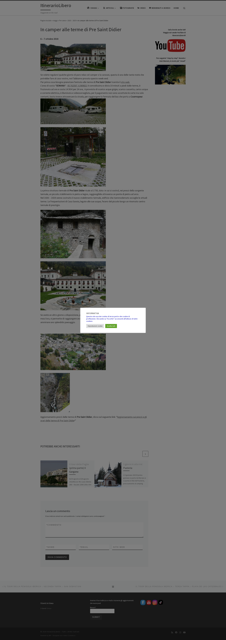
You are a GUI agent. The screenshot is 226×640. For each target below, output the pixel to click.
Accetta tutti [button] (111, 326)
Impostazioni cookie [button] (95, 326)
